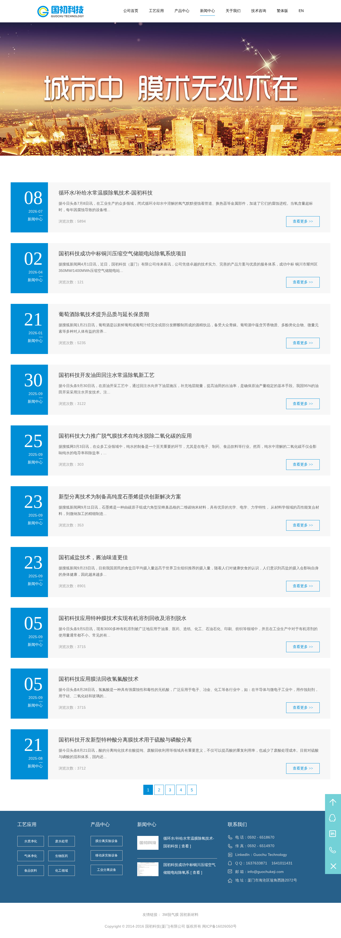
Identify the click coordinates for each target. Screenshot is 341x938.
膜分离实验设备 (106, 841)
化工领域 (61, 870)
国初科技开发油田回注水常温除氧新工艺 (107, 375)
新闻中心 (207, 11)
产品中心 (181, 11)
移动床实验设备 (106, 855)
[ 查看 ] (184, 846)
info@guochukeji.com (265, 871)
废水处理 (61, 841)
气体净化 (30, 856)
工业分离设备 (106, 870)
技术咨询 (258, 11)
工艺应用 (156, 11)
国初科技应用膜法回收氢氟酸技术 (99, 679)
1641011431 (282, 863)
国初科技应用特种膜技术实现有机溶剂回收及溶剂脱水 (122, 618)
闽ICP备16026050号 (219, 926)
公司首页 (130, 11)
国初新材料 (189, 914)
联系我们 (237, 824)
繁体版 (282, 11)
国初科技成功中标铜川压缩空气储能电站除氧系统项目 (122, 253)
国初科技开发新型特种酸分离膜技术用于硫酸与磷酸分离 (125, 740)
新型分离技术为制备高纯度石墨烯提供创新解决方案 (120, 497)
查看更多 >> (303, 221)
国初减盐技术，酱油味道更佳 (93, 557)
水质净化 (30, 841)
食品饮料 (30, 870)
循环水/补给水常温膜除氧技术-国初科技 (106, 193)
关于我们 (233, 11)
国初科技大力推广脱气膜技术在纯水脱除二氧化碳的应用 (125, 436)
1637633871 (256, 863)
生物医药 (61, 856)
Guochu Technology (270, 854)
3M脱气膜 (170, 914)
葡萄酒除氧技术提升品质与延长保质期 (104, 314)
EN (301, 11)
